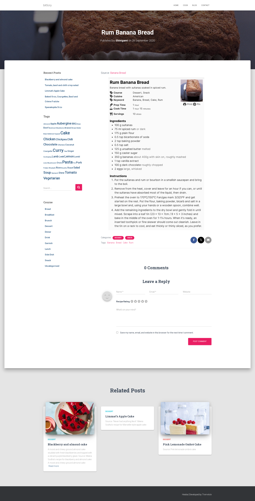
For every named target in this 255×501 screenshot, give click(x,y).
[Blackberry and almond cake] (70, 418)
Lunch (48, 249)
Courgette (47, 151)
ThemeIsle (207, 494)
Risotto (64, 168)
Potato (45, 168)
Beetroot (52, 128)
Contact (205, 5)
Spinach (55, 173)
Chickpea (61, 139)
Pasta (67, 162)
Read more (54, 466)
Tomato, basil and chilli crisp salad (62, 85)
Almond (46, 124)
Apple (53, 123)
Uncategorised (52, 266)
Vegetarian (51, 178)
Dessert (48, 226)
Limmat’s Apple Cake (55, 91)
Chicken (49, 139)
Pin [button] (198, 104)
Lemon (69, 156)
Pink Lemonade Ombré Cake (182, 444)
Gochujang (47, 157)
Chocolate (50, 144)
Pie (74, 163)
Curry (58, 150)
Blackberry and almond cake (58, 79)
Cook (185, 5)
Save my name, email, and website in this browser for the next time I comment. (156, 332)
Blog (194, 5)
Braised (68, 128)
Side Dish (49, 254)
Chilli (70, 139)
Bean (79, 124)
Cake (65, 132)
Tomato (71, 172)
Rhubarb (52, 168)
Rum (131, 243)
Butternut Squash (54, 134)
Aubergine (64, 123)
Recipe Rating (123, 301)
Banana (111, 243)
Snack (48, 260)
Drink (47, 237)
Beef (45, 127)
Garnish (49, 243)
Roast (70, 168)
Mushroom (51, 163)
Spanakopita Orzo (53, 107)
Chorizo (61, 145)
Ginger (70, 151)
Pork (79, 162)
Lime (45, 163)
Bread (74, 128)
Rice (58, 167)
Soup (47, 173)
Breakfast (49, 215)
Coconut (69, 144)
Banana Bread (118, 72)
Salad (76, 167)
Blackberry (60, 128)
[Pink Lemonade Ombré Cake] (185, 418)
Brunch (48, 220)
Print (189, 104)
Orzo (59, 162)
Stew (61, 172)
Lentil (77, 156)
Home (176, 5)
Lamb (55, 156)
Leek (61, 156)
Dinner (48, 232)
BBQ (74, 123)
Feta (65, 151)
